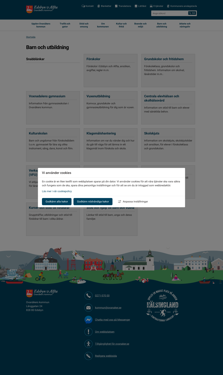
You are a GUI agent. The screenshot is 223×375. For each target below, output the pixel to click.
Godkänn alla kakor (57, 201)
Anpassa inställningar (135, 201)
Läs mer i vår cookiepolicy (57, 191)
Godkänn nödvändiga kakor (93, 201)
